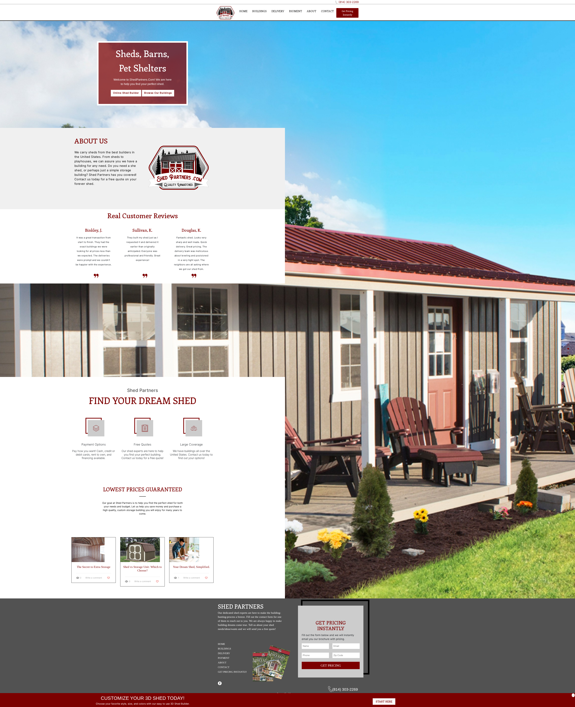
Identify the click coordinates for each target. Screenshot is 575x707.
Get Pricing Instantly (347, 12)
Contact (327, 11)
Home (243, 11)
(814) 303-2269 (349, 2)
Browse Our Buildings (158, 93)
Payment (295, 11)
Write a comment (93, 577)
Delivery (277, 11)
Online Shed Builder (126, 93)
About (311, 11)
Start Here (384, 701)
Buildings (259, 11)
